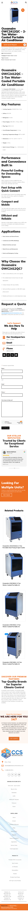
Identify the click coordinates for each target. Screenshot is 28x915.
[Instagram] (8, 355)
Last (2, 380)
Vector (14, 806)
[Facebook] (4, 355)
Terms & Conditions (14, 838)
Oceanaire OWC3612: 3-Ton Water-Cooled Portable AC (12, 625)
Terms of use (4, 905)
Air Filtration (15, 866)
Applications (14, 842)
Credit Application (14, 849)
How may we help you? (7, 400)
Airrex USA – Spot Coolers (14, 785)
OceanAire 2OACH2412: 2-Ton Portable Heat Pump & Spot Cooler (14, 546)
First (2, 374)
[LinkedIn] (19, 774)
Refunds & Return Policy (7, 907)
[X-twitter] (12, 355)
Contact (14, 821)
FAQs (14, 828)
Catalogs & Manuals (14, 824)
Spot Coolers (15, 863)
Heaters (15, 873)
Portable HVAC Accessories (15, 859)
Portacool (14, 803)
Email (3, 384)
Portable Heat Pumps (15, 877)
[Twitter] (9, 774)
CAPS (14, 796)
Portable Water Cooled (11, 55)
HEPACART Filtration (14, 799)
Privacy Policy (13, 905)
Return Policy (14, 831)
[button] (26, 2)
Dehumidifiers (15, 870)
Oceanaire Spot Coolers (10, 59)
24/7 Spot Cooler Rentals (15, 880)
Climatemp (14, 792)
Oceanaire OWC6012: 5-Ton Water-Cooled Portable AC (12, 584)
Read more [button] (8, 464)
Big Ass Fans (14, 789)
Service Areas (14, 845)
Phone (3, 392)
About (14, 817)
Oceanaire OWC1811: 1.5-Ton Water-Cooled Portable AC (12, 663)
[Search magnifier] (23, 5)
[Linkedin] (16, 355)
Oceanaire (6, 58)
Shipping (14, 835)
